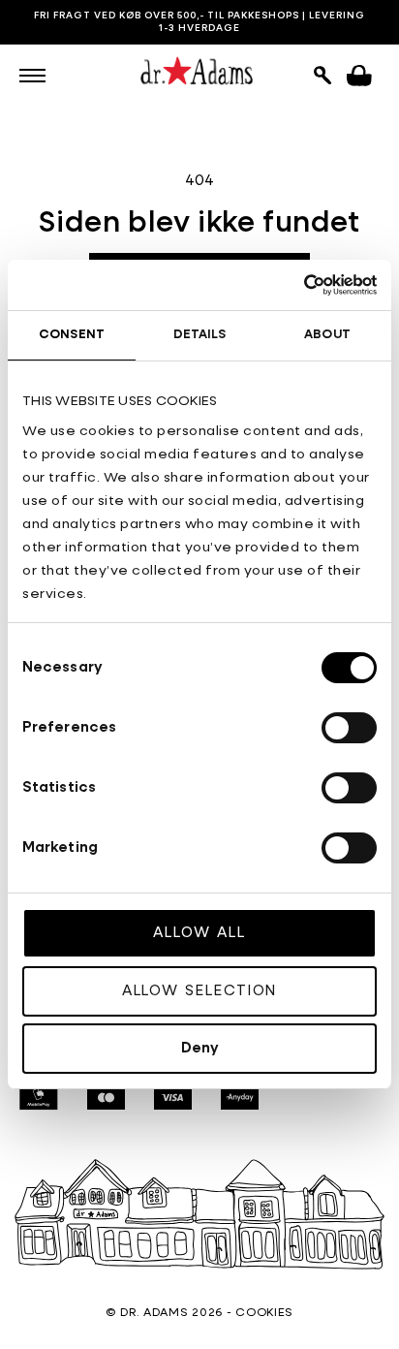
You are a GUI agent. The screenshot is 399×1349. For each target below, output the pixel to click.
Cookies (264, 1313)
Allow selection (200, 991)
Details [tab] (200, 335)
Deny (200, 1048)
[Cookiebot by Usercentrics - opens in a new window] (292, 285)
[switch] (349, 727)
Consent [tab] (72, 335)
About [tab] (327, 335)
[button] (32, 75)
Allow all (199, 932)
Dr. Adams (154, 1313)
